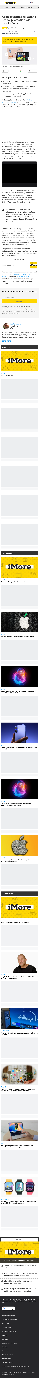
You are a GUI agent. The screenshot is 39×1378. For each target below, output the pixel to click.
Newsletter (33, 71)
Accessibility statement (9, 1331)
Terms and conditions (8, 1315)
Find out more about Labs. (19, 41)
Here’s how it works (13, 33)
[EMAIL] (12, 328)
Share (6, 71)
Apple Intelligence (26, 7)
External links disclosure (9, 1343)
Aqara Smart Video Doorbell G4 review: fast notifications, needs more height (21, 1274)
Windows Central (7, 1362)
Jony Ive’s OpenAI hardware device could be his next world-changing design (20, 1290)
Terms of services (23, 306)
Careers (4, 1335)
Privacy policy (6, 1323)
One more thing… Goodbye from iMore (19, 1260)
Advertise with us (7, 1355)
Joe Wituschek (13, 28)
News (4, 28)
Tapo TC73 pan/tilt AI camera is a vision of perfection (20, 1267)
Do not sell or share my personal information (15, 1366)
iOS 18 (14, 7)
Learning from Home (24, 276)
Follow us (24, 71)
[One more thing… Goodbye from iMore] (19, 1252)
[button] (36, 3)
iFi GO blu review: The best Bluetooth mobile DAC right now (18, 1282)
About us (5, 1347)
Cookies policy (6, 1327)
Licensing (5, 1339)
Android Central (7, 1359)
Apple (3, 12)
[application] (19, 173)
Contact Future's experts (9, 1319)
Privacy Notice (26, 308)
